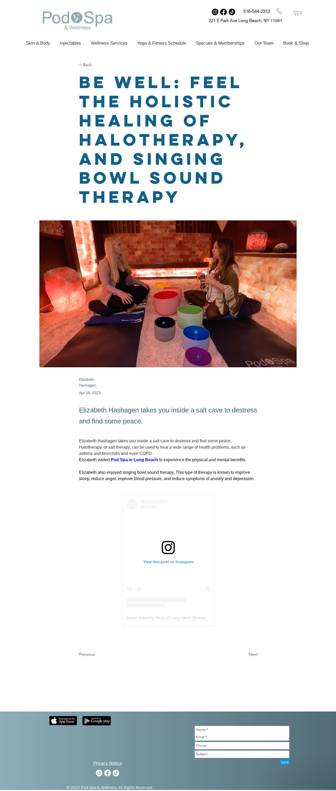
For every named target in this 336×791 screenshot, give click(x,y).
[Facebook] (223, 12)
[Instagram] (215, 12)
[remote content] (168, 561)
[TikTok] (232, 12)
